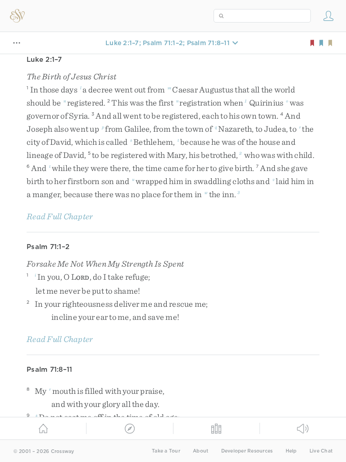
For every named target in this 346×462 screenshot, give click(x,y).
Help (291, 451)
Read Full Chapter (60, 216)
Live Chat (321, 451)
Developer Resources (247, 451)
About (200, 451)
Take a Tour (166, 451)
